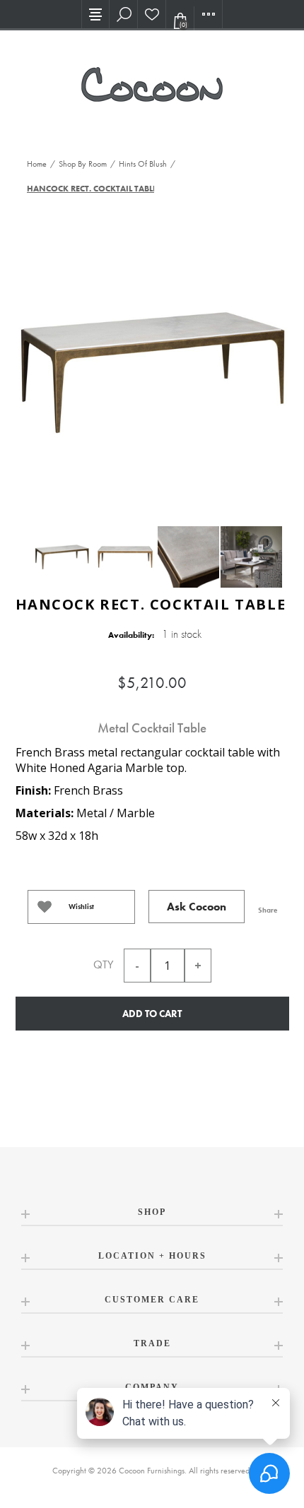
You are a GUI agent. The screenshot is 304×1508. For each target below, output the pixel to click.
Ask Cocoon (196, 906)
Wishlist (81, 906)
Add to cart (152, 1013)
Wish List (152, 14)
